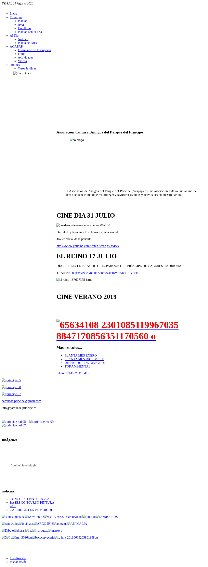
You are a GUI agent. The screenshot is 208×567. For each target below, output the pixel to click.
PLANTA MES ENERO (81, 355)
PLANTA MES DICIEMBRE (84, 359)
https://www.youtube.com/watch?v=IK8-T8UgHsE (104, 272)
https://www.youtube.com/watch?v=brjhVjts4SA (87, 246)
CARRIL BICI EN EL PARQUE (31, 510)
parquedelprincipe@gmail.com (21, 401)
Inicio (60, 373)
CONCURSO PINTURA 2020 (30, 499)
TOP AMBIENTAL (78, 366)
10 (81, 373)
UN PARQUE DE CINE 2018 (85, 362)
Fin (87, 373)
